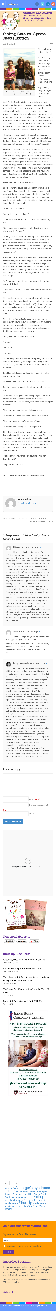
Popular (14, 1183)
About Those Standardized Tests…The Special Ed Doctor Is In (26, 518)
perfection (25, 1200)
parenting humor (12, 1200)
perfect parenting (39, 1200)
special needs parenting (16, 1206)
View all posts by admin (28, 503)
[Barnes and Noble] (22, 943)
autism (10, 1191)
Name (34, 799)
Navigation (13, 4)
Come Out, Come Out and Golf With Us (22, 1001)
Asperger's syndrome (32, 1188)
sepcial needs (11, 1203)
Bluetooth (17, 1194)
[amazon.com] (9, 943)
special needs (39, 1203)
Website (32, 814)
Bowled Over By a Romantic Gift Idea (22, 968)
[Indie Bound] (34, 943)
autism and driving (25, 1191)
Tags (6, 1183)
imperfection (21, 1197)
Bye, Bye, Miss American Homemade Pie (24, 960)
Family (37, 1194)
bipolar (37, 1191)
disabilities (28, 1194)
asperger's (10, 1188)
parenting (35, 1197)
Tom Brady (33, 1206)
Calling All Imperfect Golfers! (41, 521)
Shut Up (25, 1203)
